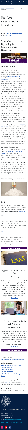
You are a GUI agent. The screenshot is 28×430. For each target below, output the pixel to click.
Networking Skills (6, 367)
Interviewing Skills (7, 369)
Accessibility (19, 422)
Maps (2, 422)
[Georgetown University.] (2, 2)
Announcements (10, 8)
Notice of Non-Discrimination (7, 424)
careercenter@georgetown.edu (12, 419)
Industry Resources (7, 372)
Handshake (7, 382)
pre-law (8, 35)
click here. (22, 212)
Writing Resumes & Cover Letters (11, 365)
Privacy (13, 422)
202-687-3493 (9, 417)
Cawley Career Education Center (13, 3)
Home (2, 8)
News (20, 33)
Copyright (7, 422)
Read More (14, 298)
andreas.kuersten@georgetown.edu (12, 359)
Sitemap (18, 424)
